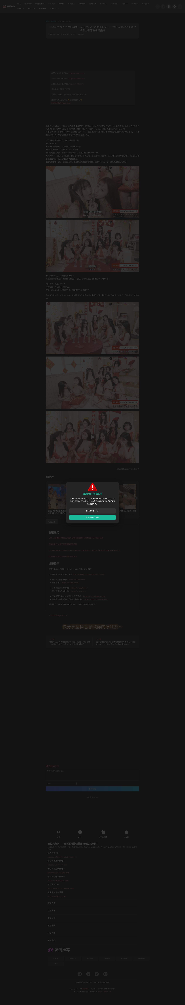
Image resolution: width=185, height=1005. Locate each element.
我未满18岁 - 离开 (92, 511)
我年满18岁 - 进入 (92, 517)
